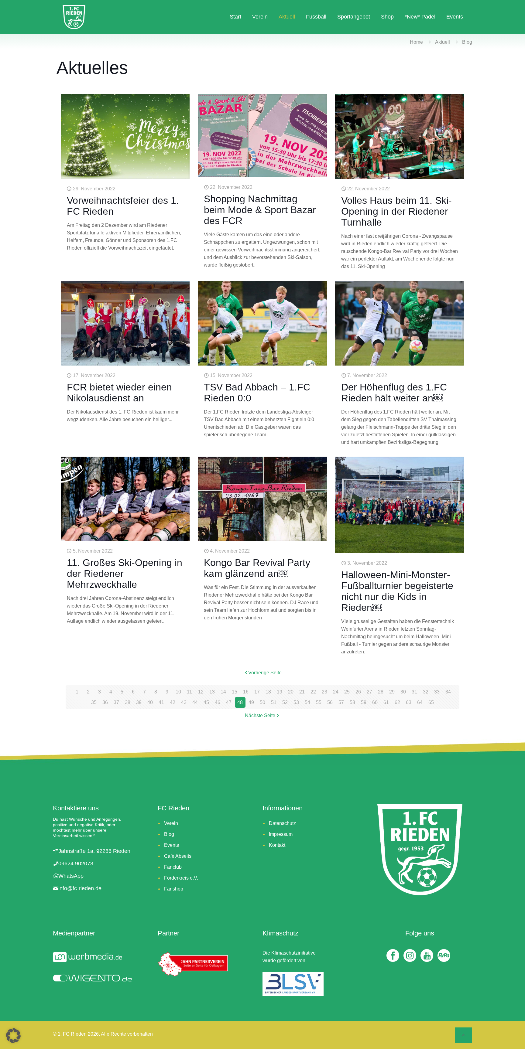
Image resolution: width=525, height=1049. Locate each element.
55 (318, 702)
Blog (169, 834)
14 (223, 691)
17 (257, 691)
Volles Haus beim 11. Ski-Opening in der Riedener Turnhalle (396, 211)
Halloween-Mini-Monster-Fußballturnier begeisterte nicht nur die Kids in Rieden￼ (397, 591)
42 (172, 702)
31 (414, 691)
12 (201, 691)
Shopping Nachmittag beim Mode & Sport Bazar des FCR (260, 209)
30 (403, 691)
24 (335, 691)
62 (397, 702)
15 (234, 691)
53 (296, 702)
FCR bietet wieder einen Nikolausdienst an (119, 393)
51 (273, 702)
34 (448, 691)
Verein (171, 823)
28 (380, 691)
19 (279, 691)
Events (171, 845)
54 (307, 702)
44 (195, 702)
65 (431, 702)
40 (150, 702)
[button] (13, 1035)
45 (206, 702)
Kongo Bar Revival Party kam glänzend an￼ (257, 568)
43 (184, 702)
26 (358, 691)
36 (105, 702)
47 (229, 702)
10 (178, 691)
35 (94, 702)
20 (290, 691)
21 (302, 691)
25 (347, 691)
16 (246, 691)
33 (437, 691)
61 (386, 702)
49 (251, 702)
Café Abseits (177, 856)
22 (313, 691)
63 (408, 702)
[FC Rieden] (74, 16)
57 (341, 702)
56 (330, 702)
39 (139, 702)
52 (285, 702)
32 (425, 691)
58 (352, 702)
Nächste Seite (260, 715)
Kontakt (277, 845)
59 (363, 702)
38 (127, 702)
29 (392, 691)
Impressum (281, 834)
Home (416, 42)
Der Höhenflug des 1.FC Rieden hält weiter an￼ (394, 393)
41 (161, 702)
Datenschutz (282, 823)
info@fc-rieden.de (79, 888)
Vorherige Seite (265, 672)
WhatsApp (71, 876)
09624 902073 (75, 863)
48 (240, 702)
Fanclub (173, 867)
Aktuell (442, 42)
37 (116, 702)
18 (268, 691)
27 (369, 691)
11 (189, 691)
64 (420, 702)
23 (324, 691)
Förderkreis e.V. (181, 877)
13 (212, 691)
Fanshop (173, 888)
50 (262, 702)
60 (375, 702)
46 (217, 702)
